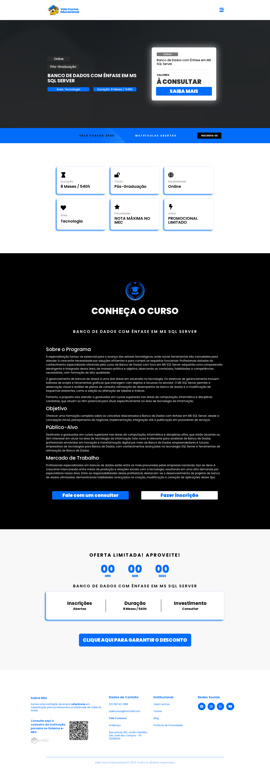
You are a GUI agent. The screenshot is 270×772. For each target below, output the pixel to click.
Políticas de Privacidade (168, 725)
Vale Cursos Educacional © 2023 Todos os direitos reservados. (135, 762)
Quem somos (161, 704)
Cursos (157, 711)
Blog (156, 718)
